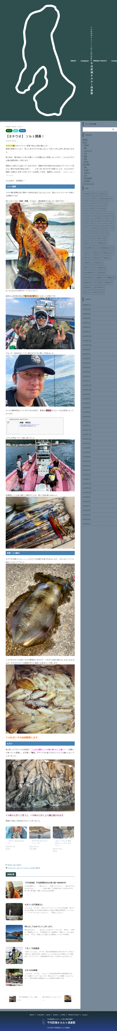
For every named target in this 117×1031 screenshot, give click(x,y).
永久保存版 (89, 272)
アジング (102, 203)
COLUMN (40, 1015)
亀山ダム (88, 243)
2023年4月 (87, 465)
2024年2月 (87, 421)
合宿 (87, 253)
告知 (96, 253)
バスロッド (109, 218)
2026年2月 (87, 327)
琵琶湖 (100, 277)
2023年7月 (87, 452)
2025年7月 (87, 354)
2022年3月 (87, 524)
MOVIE (55, 1015)
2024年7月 (87, 403)
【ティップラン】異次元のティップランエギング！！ (63, 843)
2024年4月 (87, 416)
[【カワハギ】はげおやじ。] (16, 832)
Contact (84, 1015)
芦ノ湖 (98, 282)
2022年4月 (87, 519)
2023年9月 (87, 443)
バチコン (88, 223)
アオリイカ (12, 868)
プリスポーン (107, 228)
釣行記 (19, 865)
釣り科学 (99, 287)
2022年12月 (87, 483)
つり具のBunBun (105, 199)
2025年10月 (87, 345)
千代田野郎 (89, 248)
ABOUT (73, 61)
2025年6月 (87, 358)
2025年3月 (87, 372)
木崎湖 (87, 263)
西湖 (109, 282)
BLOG (10, 865)
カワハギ (101, 208)
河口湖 (101, 272)
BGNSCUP (89, 194)
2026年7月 (87, 305)
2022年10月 (87, 492)
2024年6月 (87, 407)
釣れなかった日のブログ (93, 292)
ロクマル (88, 238)
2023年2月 (87, 474)
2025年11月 (87, 340)
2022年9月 (87, 497)
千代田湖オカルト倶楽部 (92, 78)
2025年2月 (87, 376)
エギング (19, 868)
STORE (63, 1015)
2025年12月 (87, 336)
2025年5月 (87, 363)
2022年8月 (87, 501)
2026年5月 (87, 314)
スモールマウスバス (92, 213)
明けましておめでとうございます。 (39, 926)
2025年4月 (87, 367)
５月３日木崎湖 (31, 970)
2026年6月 (87, 309)
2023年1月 (87, 479)
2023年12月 (87, 430)
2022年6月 (87, 510)
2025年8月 (87, 349)
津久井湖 (88, 277)
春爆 (107, 258)
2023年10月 (87, 439)
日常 (87, 258)
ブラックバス (90, 228)
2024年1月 (87, 425)
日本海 (97, 258)
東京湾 (98, 263)
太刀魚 (32, 868)
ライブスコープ (90, 233)
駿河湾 (38, 868)
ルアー (104, 233)
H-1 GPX (102, 194)
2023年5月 (87, 461)
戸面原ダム (108, 253)
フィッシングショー (104, 223)
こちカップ (89, 199)
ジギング (26, 868)
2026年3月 (87, 323)
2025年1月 (87, 381)
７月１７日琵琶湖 (32, 948)
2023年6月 (87, 457)
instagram (85, 61)
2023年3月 (87, 470)
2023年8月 (87, 448)
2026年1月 (87, 331)
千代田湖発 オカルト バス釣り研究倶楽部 (60, 1019)
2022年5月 (87, 515)
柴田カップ (89, 268)
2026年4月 (87, 318)
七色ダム (101, 238)
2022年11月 (87, 488)
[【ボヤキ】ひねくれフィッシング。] (40, 832)
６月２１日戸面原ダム (34, 904)
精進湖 (87, 282)
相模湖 (110, 277)
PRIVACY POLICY (100, 61)
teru (14, 865)
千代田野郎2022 (106, 248)
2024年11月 (87, 385)
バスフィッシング (92, 218)
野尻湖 (87, 287)
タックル (108, 213)
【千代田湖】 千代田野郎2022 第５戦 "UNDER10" (45, 883)
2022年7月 (87, 506)
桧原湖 (101, 268)
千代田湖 (101, 243)
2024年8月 (87, 398)
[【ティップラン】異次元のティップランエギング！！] (63, 832)
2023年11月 (87, 434)
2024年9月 (87, 394)
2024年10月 (87, 390)
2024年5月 (87, 412)
